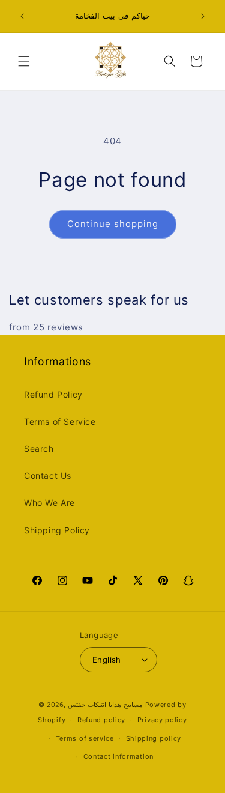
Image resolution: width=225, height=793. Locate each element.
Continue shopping (112, 223)
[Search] (170, 61)
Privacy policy (162, 720)
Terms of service (85, 738)
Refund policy (101, 720)
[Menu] (24, 61)
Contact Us (47, 475)
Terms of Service (60, 421)
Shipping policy (154, 738)
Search (39, 448)
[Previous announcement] (22, 16)
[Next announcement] (203, 16)
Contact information (118, 756)
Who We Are (49, 502)
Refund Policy (53, 394)
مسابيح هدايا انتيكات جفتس (105, 704)
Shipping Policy (57, 530)
